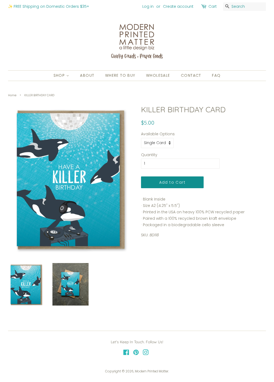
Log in (148, 6)
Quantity (149, 154)
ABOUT (87, 75)
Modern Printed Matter (151, 371)
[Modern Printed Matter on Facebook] (126, 354)
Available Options (158, 134)
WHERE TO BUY (120, 75)
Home (12, 95)
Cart (212, 6)
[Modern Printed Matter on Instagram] (146, 354)
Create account (178, 6)
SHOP (60, 75)
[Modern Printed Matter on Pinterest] (136, 354)
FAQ (216, 75)
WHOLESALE (158, 75)
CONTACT (191, 75)
